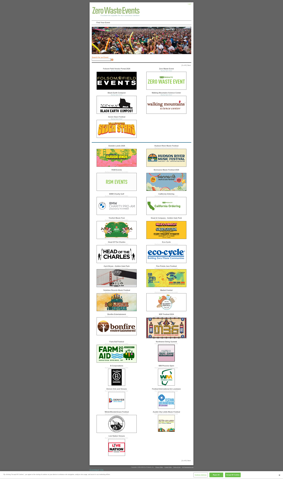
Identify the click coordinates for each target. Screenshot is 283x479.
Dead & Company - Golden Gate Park (166, 218)
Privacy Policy (159, 467)
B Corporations (116, 366)
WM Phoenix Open (166, 366)
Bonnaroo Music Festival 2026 (166, 170)
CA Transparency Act (187, 467)
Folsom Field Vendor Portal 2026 (116, 69)
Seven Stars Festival (116, 117)
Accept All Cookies (232, 475)
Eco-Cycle (166, 242)
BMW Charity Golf (116, 194)
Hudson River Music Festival (166, 146)
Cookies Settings (201, 475)
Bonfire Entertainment (116, 314)
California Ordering (166, 194)
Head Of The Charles (116, 242)
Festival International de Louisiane (166, 389)
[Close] (279, 475)
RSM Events (117, 170)
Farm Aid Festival (116, 342)
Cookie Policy (168, 467)
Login (189, 4)
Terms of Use (177, 467)
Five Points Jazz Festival (166, 266)
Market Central (166, 290)
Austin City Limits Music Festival (166, 412)
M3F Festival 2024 (166, 314)
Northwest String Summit (166, 342)
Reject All (216, 475)
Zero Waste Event (166, 69)
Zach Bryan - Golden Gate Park (117, 266)
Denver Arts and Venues (116, 389)
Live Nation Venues (117, 436)
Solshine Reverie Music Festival (116, 290)
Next (189, 65)
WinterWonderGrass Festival (117, 412)
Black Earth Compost (117, 93)
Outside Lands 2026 (116, 146)
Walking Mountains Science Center (166, 93)
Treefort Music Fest (117, 218)
